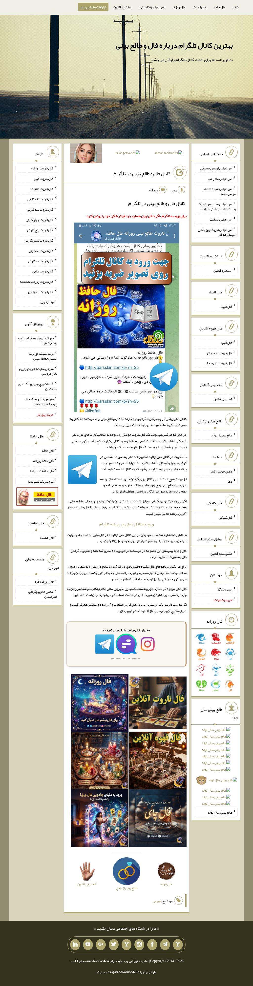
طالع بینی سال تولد (220, 812)
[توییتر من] (114, 944)
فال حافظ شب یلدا (42, 471)
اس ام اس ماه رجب (220, 178)
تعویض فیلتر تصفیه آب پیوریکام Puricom (40, 402)
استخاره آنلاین (122, 6)
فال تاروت (199, 6)
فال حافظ (219, 6)
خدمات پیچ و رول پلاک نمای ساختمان (37, 386)
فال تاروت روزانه (42, 168)
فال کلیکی (225, 517)
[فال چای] (158, 819)
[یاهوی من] (178, 944)
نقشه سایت (105, 971)
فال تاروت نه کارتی (41, 250)
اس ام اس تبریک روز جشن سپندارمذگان (217, 232)
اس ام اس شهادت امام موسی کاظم (219, 191)
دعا (230, 481)
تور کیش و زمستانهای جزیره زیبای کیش (37, 341)
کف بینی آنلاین (222, 399)
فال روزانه (178, 6)
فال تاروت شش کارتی (39, 240)
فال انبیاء (226, 306)
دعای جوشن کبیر (221, 471)
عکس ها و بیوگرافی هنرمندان (42, 594)
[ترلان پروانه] (127, 153)
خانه (236, 6)
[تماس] (126, 944)
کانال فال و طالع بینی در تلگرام (141, 173)
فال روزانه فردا (44, 581)
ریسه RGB (225, 589)
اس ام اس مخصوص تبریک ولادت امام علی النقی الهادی (217, 206)
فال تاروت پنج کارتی (40, 229)
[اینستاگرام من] (139, 944)
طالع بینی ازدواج (221, 435)
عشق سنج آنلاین (221, 553)
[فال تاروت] (158, 703)
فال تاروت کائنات (42, 188)
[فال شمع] (99, 761)
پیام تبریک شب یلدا (41, 481)
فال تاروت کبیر (44, 178)
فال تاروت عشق (43, 271)
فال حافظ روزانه (43, 460)
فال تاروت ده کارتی (41, 260)
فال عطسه (47, 537)
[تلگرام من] (165, 944)
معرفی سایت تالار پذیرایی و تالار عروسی (38, 371)
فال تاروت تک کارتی (40, 199)
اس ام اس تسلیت (221, 219)
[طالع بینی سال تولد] (216, 768)
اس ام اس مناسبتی (152, 6)
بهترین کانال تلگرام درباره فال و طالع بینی (174, 45)
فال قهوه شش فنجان (218, 363)
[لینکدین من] (75, 944)
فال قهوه (226, 342)
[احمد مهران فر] (168, 153)
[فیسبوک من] (152, 944)
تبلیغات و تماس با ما (93, 6)
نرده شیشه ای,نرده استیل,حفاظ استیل (42, 356)
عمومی (157, 901)
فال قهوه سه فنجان (219, 352)
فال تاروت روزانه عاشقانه (37, 281)
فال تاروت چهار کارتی (40, 219)
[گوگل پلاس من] (101, 944)
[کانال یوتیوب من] (88, 944)
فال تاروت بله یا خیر (40, 291)
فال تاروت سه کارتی (40, 209)
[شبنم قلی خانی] (86, 154)
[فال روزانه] (99, 703)
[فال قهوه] (158, 761)
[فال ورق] (99, 819)
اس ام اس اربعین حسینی (216, 168)
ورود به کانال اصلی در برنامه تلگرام (126, 524)
